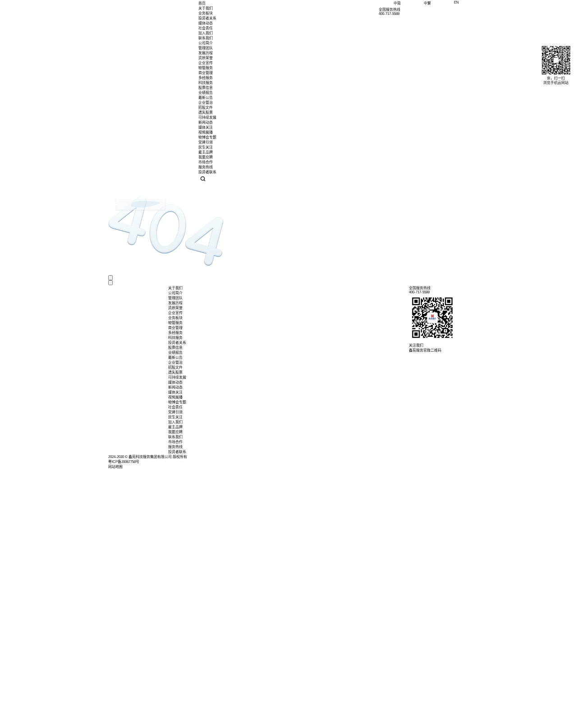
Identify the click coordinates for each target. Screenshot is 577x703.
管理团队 (205, 48)
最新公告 (205, 98)
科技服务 (175, 338)
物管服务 (175, 323)
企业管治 (205, 103)
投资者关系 (207, 18)
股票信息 (205, 88)
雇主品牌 (175, 427)
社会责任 (205, 28)
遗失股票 (205, 113)
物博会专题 (177, 402)
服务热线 (175, 447)
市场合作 (175, 442)
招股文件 (205, 108)
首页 (202, 3)
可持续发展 (207, 118)
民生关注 (175, 417)
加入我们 (205, 33)
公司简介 (205, 43)
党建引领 (175, 412)
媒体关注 (175, 392)
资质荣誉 (205, 58)
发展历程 (205, 53)
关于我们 (205, 8)
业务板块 (205, 13)
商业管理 (175, 328)
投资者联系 (177, 452)
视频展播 (175, 397)
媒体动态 (205, 23)
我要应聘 (175, 432)
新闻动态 (175, 387)
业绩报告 (205, 93)
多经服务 (175, 333)
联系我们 (205, 38)
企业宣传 (205, 63)
